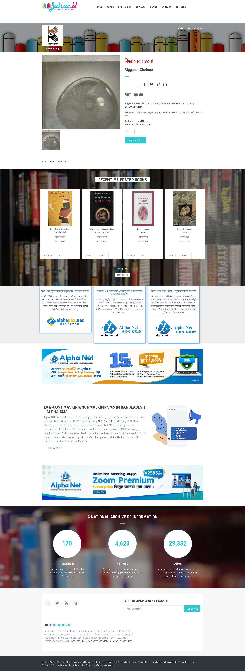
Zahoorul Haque (170, 103)
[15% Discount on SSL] (122, 366)
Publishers (124, 7)
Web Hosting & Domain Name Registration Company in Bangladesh (101, 641)
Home (99, 7)
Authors (141, 7)
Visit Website (55, 448)
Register (181, 7)
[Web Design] (122, 161)
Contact (166, 7)
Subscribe (192, 608)
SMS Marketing (106, 421)
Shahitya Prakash (133, 106)
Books (110, 7)
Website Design (144, 662)
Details (48, 255)
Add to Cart (135, 140)
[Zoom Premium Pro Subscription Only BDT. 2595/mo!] (122, 482)
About (153, 7)
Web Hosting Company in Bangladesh (101, 665)
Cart (60, 255)
